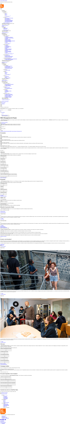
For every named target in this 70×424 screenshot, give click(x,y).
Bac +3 (6, 14)
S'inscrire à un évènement (8, 96)
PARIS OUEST (2, 244)
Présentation (2, 131)
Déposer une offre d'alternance (9, 56)
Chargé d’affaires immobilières (9, 59)
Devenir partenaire (7, 55)
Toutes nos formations (5, 115)
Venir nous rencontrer (4, 393)
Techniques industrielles (8, 51)
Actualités (6, 90)
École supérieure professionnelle (9, 84)
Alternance (15, 131)
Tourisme (6, 42)
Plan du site (3, 416)
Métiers (11, 131)
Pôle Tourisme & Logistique (8, 21)
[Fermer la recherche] (1, 106)
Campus (13, 131)
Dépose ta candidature (3, 177)
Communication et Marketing (9, 37)
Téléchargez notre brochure (4, 101)
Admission (5, 131)
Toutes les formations (6, 402)
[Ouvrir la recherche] (1, 104)
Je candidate (1, 195)
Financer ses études (6, 404)
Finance (6, 48)
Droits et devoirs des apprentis (9, 67)
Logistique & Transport (8, 49)
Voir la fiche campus (3, 294)
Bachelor (6, 72)
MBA (6, 73)
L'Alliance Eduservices (8, 85)
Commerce (6, 36)
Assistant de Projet (2, 211)
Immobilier (6, 38)
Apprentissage (7, 76)
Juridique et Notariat (7, 39)
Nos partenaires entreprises (8, 88)
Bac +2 (6, 13)
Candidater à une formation (8, 94)
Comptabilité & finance (8, 46)
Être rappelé (3, 112)
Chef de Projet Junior (3, 212)
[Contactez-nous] (0, 111)
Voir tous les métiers (2, 226)
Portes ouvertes (3, 102)
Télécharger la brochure (8, 97)
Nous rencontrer (3, 246)
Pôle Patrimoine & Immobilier (9, 20)
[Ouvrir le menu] (1, 8)
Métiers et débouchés (6, 405)
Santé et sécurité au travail (8, 68)
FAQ (5, 92)
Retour (2, 218)
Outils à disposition (7, 66)
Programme (8, 131)
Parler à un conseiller (8, 95)
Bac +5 (4, 401)
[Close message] (1, 3)
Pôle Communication (8, 19)
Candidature (3, 103)
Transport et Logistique (8, 41)
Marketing (6, 50)
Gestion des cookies (4, 417)
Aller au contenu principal (3, 0)
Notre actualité (5, 398)
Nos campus (5, 396)
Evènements (6, 91)
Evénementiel (7, 47)
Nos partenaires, (6, 397)
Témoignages (18, 131)
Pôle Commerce (7, 18)
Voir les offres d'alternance (3, 227)
